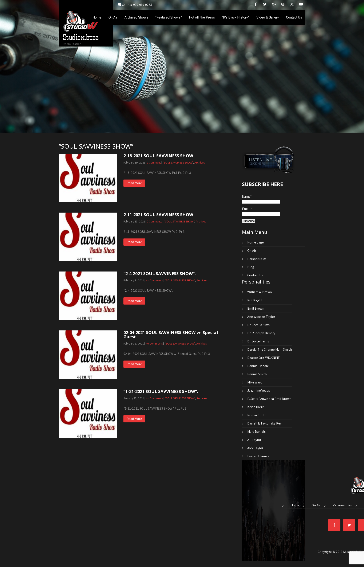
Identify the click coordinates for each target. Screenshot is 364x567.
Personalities (256, 259)
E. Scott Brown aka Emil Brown (269, 399)
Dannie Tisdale (258, 366)
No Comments (154, 280)
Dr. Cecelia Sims (258, 325)
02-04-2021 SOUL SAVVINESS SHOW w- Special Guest (170, 334)
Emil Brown (255, 308)
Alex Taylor (255, 448)
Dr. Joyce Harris (258, 341)
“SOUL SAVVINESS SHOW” (178, 162)
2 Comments (154, 221)
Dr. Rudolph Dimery (261, 333)
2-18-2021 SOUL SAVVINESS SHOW (158, 155)
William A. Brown (259, 292)
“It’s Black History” (235, 17)
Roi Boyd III (255, 300)
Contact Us (294, 17)
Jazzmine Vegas (258, 390)
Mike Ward (254, 382)
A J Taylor (254, 440)
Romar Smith (256, 415)
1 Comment (154, 162)
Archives (199, 162)
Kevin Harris (256, 407)
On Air (112, 17)
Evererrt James (258, 456)
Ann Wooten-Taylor (261, 316)
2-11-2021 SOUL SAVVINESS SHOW (158, 214)
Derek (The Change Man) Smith (269, 349)
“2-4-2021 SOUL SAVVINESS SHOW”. (159, 273)
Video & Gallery (267, 17)
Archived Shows (136, 17)
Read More (134, 183)
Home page (255, 242)
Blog (250, 267)
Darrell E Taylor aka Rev (264, 423)
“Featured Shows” (168, 17)
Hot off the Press (202, 17)
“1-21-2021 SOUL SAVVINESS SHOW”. (160, 391)
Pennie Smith (257, 374)
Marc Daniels (256, 431)
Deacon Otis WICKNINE (263, 357)
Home (96, 17)
